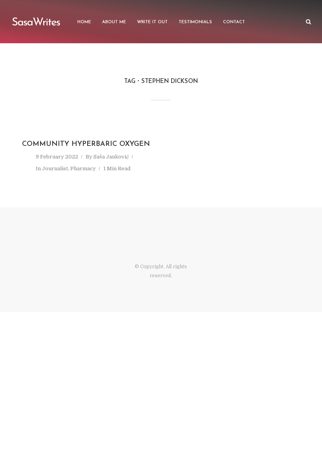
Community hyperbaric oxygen (86, 144)
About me (114, 22)
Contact (234, 22)
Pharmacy (83, 168)
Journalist (55, 168)
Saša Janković (111, 157)
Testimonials (195, 22)
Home (84, 22)
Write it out (152, 22)
